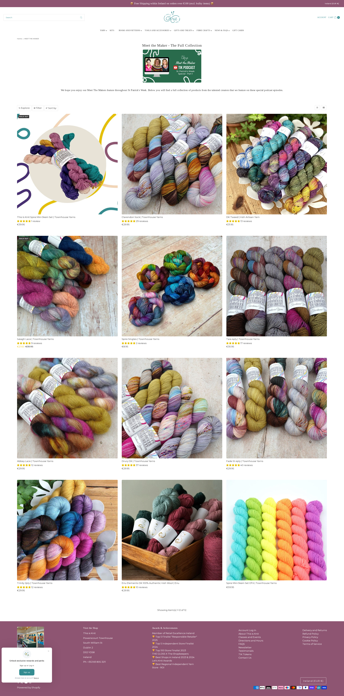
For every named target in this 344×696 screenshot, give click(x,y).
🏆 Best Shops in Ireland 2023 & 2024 (173, 657)
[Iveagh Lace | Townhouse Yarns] (67, 286)
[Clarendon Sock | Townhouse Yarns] (172, 164)
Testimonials (246, 650)
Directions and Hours (251, 640)
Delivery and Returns (314, 630)
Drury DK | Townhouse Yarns (138, 461)
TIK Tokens (245, 654)
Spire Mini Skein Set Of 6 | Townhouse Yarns (251, 583)
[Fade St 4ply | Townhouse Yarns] (276, 408)
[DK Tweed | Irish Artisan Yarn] (276, 164)
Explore (25, 108)
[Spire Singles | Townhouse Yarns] (172, 286)
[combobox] (44, 17)
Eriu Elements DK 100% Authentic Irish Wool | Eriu (150, 583)
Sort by (52, 108)
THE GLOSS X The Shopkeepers (170, 653)
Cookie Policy (310, 640)
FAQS (242, 644)
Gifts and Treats (183, 30)
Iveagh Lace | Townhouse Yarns (35, 339)
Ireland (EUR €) (332, 4)
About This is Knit (249, 633)
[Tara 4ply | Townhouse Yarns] (276, 286)
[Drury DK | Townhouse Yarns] (172, 408)
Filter (39, 108)
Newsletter (245, 647)
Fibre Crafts (203, 30)
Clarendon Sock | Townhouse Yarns (142, 217)
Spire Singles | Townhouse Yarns (140, 339)
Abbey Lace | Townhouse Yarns (35, 461)
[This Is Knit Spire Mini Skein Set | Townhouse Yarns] (67, 164)
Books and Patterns (129, 30)
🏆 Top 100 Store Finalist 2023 (169, 650)
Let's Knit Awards (162, 660)
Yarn (102, 30)
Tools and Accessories (157, 30)
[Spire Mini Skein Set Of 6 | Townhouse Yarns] (276, 530)
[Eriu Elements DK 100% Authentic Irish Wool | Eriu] (172, 530)
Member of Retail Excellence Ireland (173, 633)
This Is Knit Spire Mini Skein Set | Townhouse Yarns (46, 217)
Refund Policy (310, 633)
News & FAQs (221, 30)
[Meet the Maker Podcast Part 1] (172, 66)
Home (19, 39)
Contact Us (245, 657)
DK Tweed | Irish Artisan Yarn (243, 217)
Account (321, 17)
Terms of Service (312, 644)
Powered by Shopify (28, 687)
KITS (112, 30)
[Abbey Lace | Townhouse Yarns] (67, 408)
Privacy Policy (310, 637)
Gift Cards (238, 30)
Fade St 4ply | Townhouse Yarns (244, 461)
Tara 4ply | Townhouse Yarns (243, 339)
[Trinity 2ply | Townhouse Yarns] (67, 530)
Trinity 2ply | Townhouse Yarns (34, 583)
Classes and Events (250, 637)
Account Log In (247, 630)
